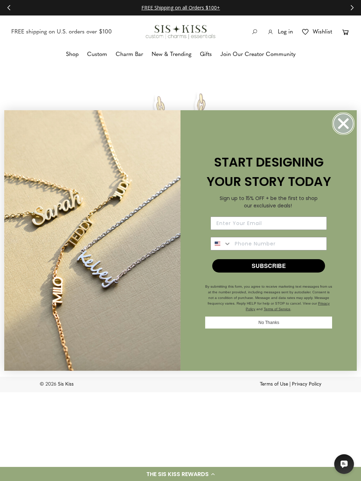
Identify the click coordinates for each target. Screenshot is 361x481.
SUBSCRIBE (269, 266)
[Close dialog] (343, 123)
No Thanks (268, 322)
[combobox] (221, 243)
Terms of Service (277, 309)
